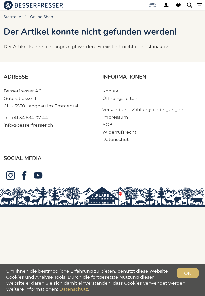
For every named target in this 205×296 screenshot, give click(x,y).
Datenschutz (116, 139)
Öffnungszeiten (120, 98)
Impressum (115, 117)
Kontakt (111, 90)
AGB (107, 124)
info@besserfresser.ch (28, 125)
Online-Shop (41, 17)
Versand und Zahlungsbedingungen (143, 109)
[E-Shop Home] (33, 5)
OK (187, 273)
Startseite (12, 17)
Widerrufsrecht (119, 132)
